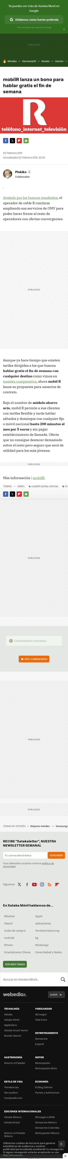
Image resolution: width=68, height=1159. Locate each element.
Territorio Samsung (47, 930)
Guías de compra (15, 930)
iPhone (8, 945)
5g (36, 938)
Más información (13, 1155)
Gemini (59, 61)
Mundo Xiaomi (12, 1035)
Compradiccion (13, 1098)
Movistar (9, 916)
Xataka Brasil (12, 1122)
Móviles (12, 61)
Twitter (12, 140)
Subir (53, 994)
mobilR (38, 478)
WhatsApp (42, 945)
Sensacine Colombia (47, 1127)
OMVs (21, 486)
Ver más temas (15, 964)
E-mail (26, 140)
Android (9, 938)
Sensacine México (46, 1122)
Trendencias (11, 1087)
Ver (35, 659)
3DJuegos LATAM (45, 1117)
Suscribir (56, 855)
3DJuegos (41, 1014)
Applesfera (10, 1025)
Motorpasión (42, 1063)
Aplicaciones (43, 923)
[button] (22, 172)
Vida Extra (41, 1019)
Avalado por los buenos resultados (30, 198)
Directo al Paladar (14, 1063)
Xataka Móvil (11, 1019)
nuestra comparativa (19, 381)
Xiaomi (8, 923)
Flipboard (19, 140)
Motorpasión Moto (46, 1068)
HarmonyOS (29, 61)
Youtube (34, 884)
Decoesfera (11, 1092)
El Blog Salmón (44, 1087)
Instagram (42, 884)
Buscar (63, 979)
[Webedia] (14, 997)
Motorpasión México (47, 1133)
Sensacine (41, 1038)
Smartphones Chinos (17, 952)
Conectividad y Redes (48, 952)
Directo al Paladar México (14, 1134)
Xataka (8, 1014)
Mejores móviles (40, 826)
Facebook (5, 140)
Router (46, 61)
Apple (38, 916)
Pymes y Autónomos (47, 1092)
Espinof (39, 1044)
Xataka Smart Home (16, 1030)
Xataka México (13, 1117)
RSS (49, 884)
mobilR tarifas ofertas (44, 486)
